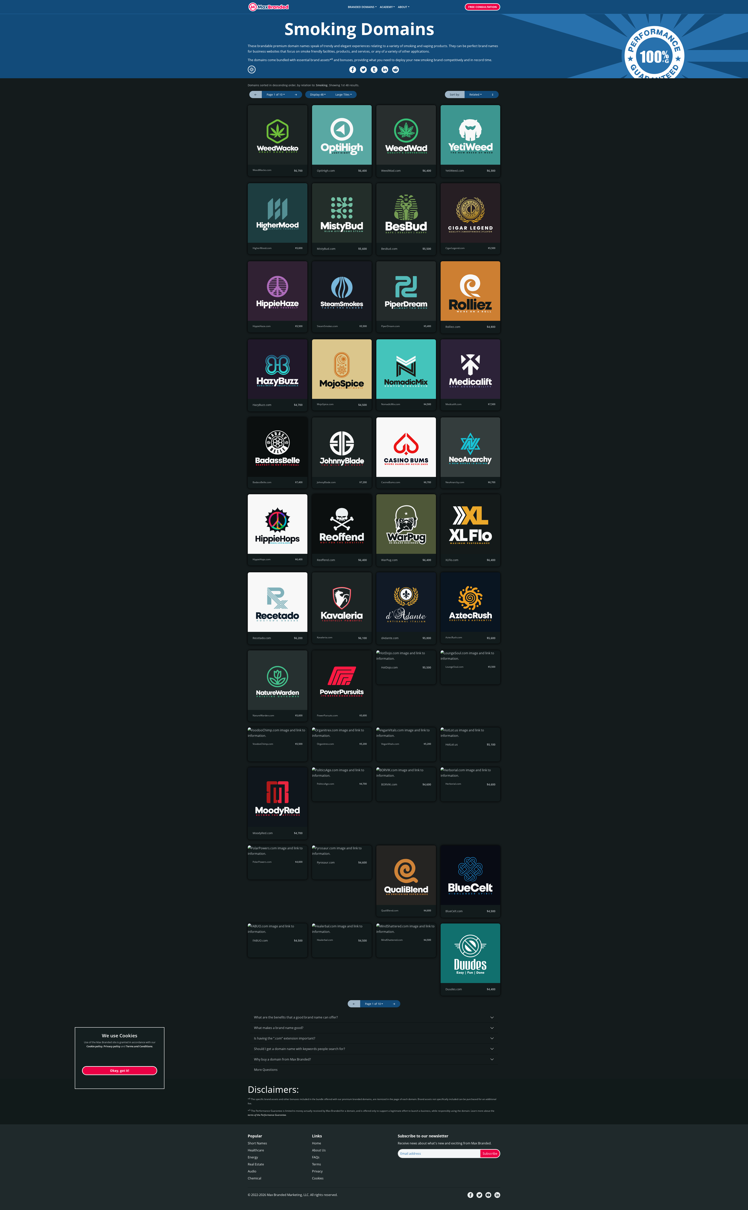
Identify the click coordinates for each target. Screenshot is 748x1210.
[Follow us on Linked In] (497, 1195)
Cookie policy (94, 1046)
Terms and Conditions (139, 1046)
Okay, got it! (119, 1070)
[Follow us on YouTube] (488, 1195)
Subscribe (490, 1153)
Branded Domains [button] (361, 7)
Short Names (257, 1143)
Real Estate (256, 1164)
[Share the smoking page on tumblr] (374, 69)
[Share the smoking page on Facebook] (352, 69)
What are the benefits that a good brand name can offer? (296, 1017)
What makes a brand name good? (278, 1028)
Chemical (254, 1178)
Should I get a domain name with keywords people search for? (299, 1049)
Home (316, 1143)
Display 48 (317, 94)
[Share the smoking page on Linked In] (384, 69)
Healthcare (256, 1150)
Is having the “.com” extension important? (284, 1038)
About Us (319, 1150)
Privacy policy (112, 1046)
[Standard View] (252, 69)
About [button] (402, 7)
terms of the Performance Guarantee (267, 1115)
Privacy (317, 1171)
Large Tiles (342, 94)
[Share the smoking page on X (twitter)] (363, 69)
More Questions (266, 1070)
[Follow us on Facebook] (470, 1195)
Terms (316, 1164)
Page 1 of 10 (274, 94)
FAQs (315, 1157)
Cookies (318, 1178)
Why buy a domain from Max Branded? (282, 1059)
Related (474, 94)
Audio (252, 1171)
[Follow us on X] (479, 1195)
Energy (253, 1157)
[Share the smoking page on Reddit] (395, 69)
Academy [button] (386, 7)
